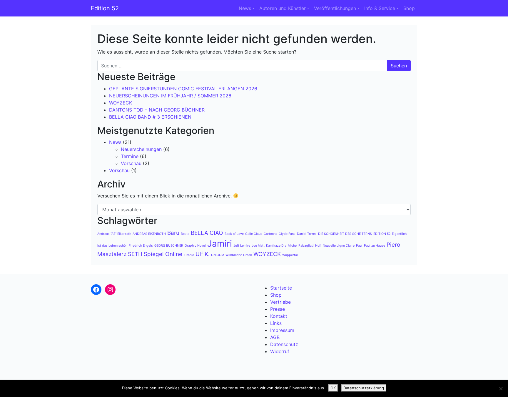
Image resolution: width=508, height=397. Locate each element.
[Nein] (501, 388)
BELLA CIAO (207, 233)
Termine (129, 156)
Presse (277, 309)
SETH (135, 254)
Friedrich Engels (141, 245)
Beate (185, 234)
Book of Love (234, 234)
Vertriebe (280, 302)
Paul (359, 245)
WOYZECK (120, 103)
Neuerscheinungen (141, 149)
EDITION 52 (381, 234)
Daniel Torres (307, 234)
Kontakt (278, 316)
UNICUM (217, 255)
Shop (409, 8)
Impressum (282, 330)
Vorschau (131, 163)
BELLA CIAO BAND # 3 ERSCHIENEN (150, 117)
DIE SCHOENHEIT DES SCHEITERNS (345, 234)
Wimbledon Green (238, 255)
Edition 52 (105, 8)
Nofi (318, 245)
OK (333, 388)
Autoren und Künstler (282, 8)
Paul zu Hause (374, 245)
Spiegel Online (163, 254)
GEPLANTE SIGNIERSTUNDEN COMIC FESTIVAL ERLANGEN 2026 (183, 89)
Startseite (281, 288)
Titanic (189, 255)
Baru (173, 233)
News (245, 8)
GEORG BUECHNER (168, 245)
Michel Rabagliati (301, 245)
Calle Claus (253, 234)
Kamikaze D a (276, 245)
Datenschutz (284, 344)
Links (276, 323)
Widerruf (279, 351)
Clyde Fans (287, 234)
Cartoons (270, 234)
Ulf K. (202, 254)
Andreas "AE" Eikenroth (114, 234)
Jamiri (219, 243)
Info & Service (379, 8)
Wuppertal (290, 255)
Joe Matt (258, 245)
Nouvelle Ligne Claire (339, 245)
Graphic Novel (195, 245)
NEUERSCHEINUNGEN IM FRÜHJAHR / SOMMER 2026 (170, 96)
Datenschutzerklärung (363, 388)
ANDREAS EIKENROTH (149, 234)
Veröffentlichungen (335, 8)
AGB (275, 337)
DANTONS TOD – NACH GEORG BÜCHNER (157, 110)
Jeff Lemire (241, 245)
